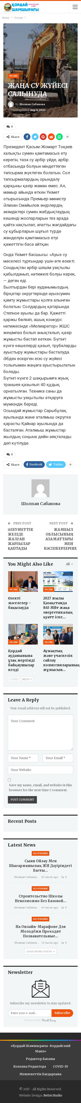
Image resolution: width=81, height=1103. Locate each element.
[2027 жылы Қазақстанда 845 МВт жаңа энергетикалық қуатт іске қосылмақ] (58, 581)
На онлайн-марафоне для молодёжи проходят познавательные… (41, 931)
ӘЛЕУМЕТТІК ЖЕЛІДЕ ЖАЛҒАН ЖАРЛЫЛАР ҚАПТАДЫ (20, 539)
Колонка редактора (29, 1066)
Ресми (13, 76)
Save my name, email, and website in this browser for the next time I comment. (40, 787)
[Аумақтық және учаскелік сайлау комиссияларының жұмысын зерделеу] (58, 634)
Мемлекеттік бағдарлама (40, 1074)
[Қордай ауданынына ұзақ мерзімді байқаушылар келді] (23, 634)
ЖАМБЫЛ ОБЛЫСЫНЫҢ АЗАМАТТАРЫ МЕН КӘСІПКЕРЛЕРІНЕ (60, 539)
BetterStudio (52, 1095)
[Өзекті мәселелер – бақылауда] (23, 581)
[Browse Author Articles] (40, 488)
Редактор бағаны (40, 1059)
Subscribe (62, 1013)
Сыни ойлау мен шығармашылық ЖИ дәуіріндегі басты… (40, 866)
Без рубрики (40, 853)
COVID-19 (60, 1066)
